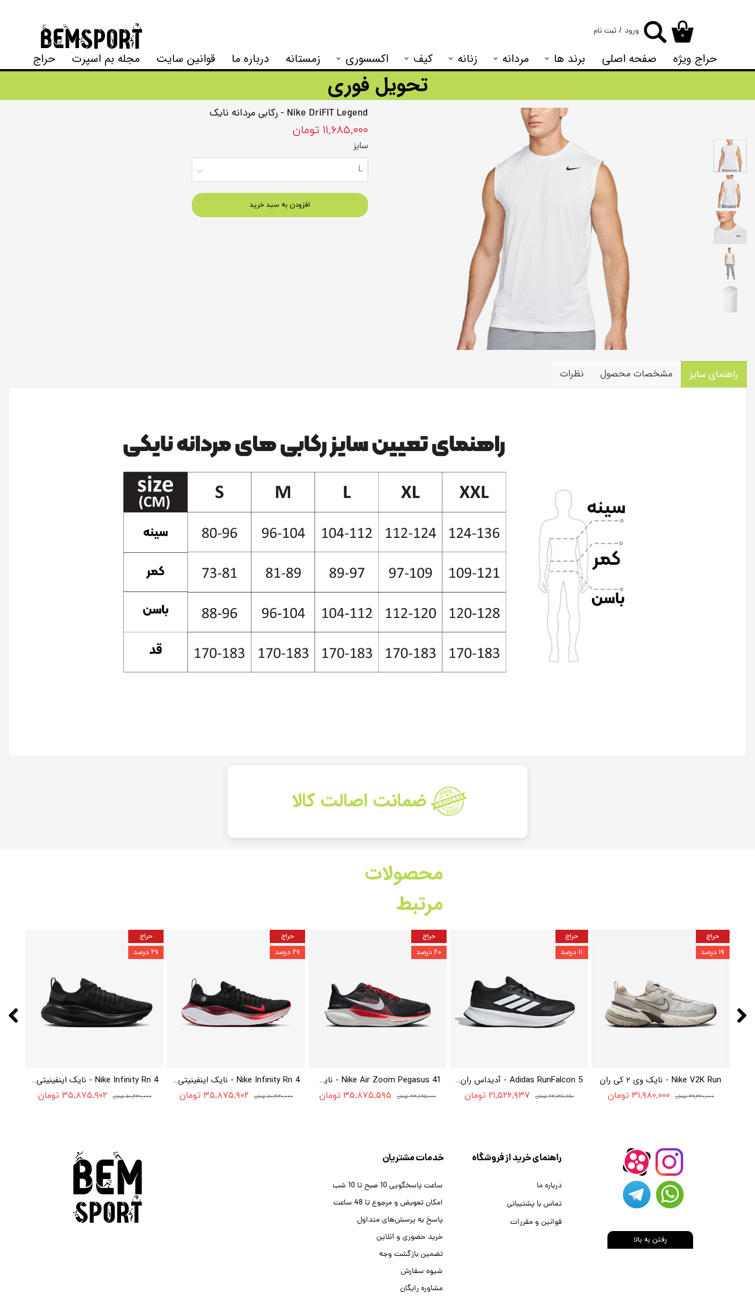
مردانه (515, 58)
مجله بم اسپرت (106, 58)
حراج (44, 58)
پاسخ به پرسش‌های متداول (400, 1220)
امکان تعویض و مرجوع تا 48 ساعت (388, 1203)
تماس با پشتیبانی (534, 1204)
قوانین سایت (185, 58)
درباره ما (250, 58)
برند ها (569, 58)
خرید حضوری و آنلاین (409, 1237)
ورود (632, 31)
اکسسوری (367, 58)
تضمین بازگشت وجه (411, 1254)
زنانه (468, 58)
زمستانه (303, 58)
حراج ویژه (695, 58)
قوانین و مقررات (536, 1222)
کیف (423, 58)
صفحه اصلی (629, 58)
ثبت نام (605, 31)
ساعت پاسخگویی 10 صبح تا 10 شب (388, 1186)
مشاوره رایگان (421, 1289)
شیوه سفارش (422, 1271)
